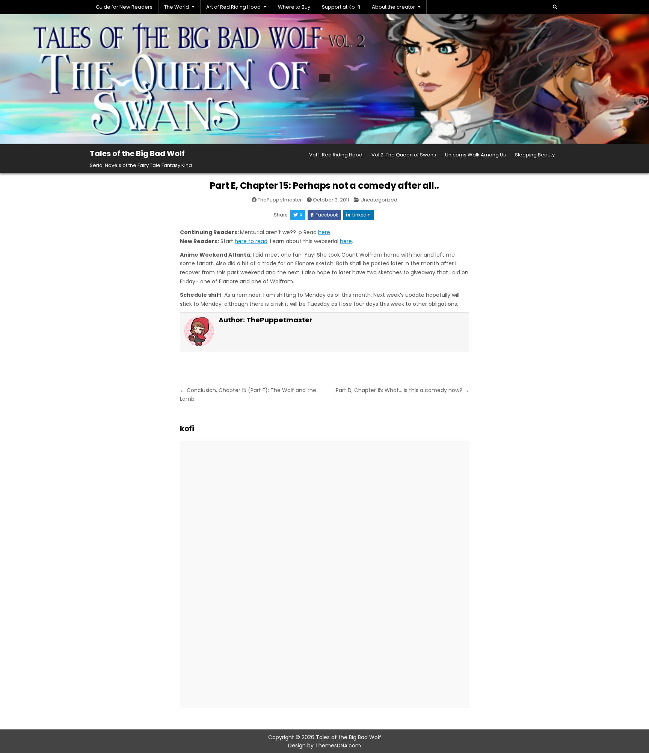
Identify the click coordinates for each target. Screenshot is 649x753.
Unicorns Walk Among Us (475, 154)
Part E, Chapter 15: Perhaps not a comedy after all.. (324, 185)
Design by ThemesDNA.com (324, 745)
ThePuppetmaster (280, 199)
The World (176, 7)
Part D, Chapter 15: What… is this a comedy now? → (402, 390)
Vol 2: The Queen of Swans (403, 154)
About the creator (393, 7)
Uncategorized (379, 199)
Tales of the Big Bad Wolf (137, 153)
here (324, 232)
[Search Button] (555, 7)
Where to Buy (294, 7)
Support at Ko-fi (341, 7)
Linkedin (361, 215)
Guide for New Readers (124, 7)
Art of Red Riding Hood (233, 7)
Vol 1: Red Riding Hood (335, 154)
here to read (251, 241)
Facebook (326, 215)
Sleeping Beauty (535, 154)
